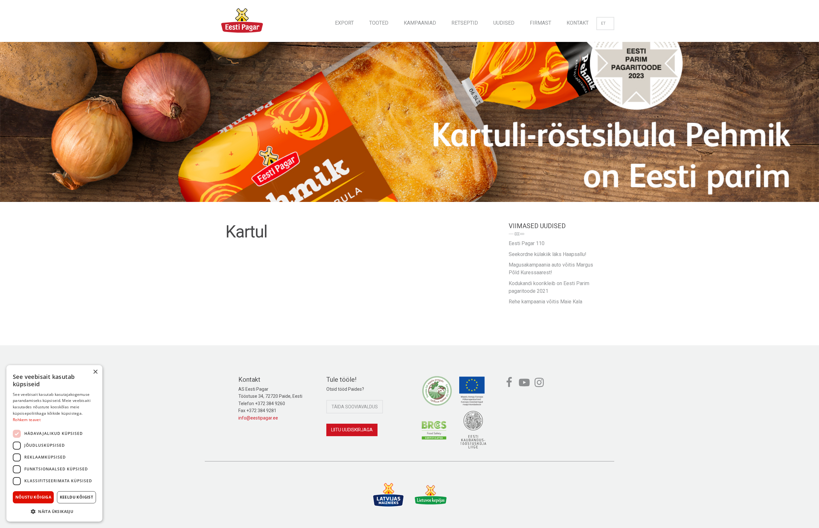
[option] (409, 128)
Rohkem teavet (27, 419)
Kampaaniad (420, 23)
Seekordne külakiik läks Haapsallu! (547, 254)
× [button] (95, 372)
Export (344, 23)
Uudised (503, 23)
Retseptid (464, 23)
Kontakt (578, 23)
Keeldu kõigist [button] (76, 497)
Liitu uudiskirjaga (352, 429)
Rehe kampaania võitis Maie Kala (545, 302)
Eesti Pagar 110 (527, 243)
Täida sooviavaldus (354, 406)
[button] (54, 511)
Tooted (378, 23)
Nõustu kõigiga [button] (33, 497)
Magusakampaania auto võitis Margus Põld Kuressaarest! (551, 269)
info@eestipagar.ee (258, 417)
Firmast (540, 23)
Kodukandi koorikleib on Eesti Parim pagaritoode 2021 (549, 287)
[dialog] (54, 443)
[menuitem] (344, 21)
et (603, 23)
